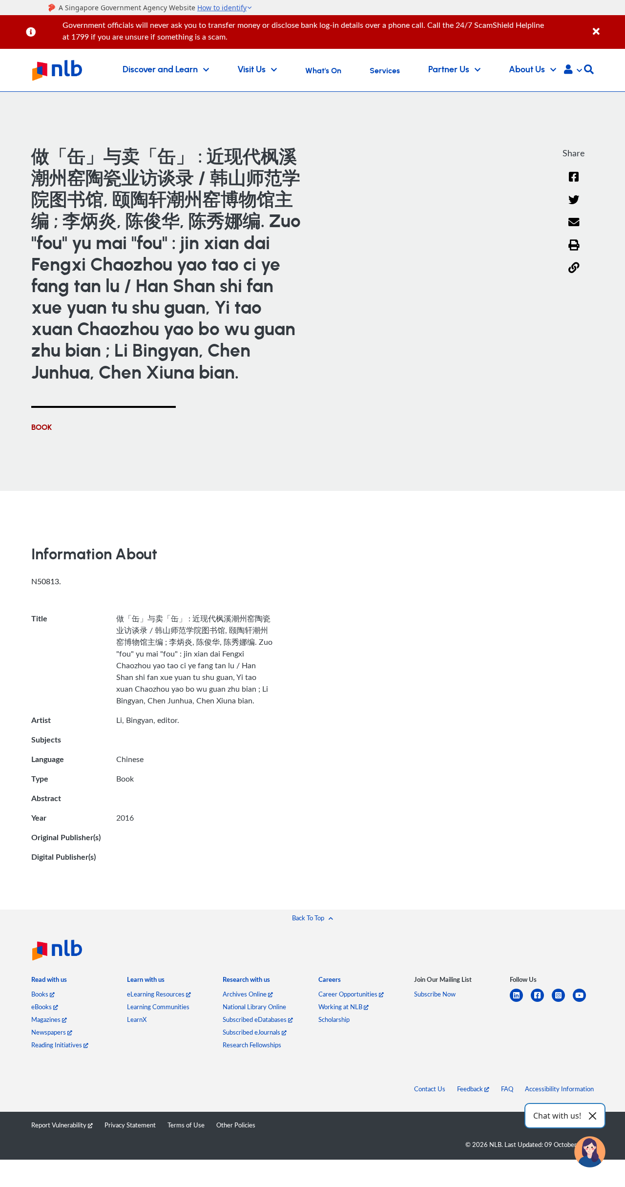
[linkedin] (520, 1001)
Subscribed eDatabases (255, 1019)
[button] (573, 70)
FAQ (507, 1088)
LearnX (136, 1019)
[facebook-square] (541, 1001)
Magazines (46, 1019)
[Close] (607, 26)
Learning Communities (158, 1006)
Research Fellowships (252, 1044)
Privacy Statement (130, 1125)
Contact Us (429, 1088)
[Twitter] (574, 205)
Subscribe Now (435, 994)
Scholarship (334, 1019)
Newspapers (49, 1032)
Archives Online (245, 994)
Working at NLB (341, 1006)
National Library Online (254, 1006)
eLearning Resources (156, 994)
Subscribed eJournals (252, 1032)
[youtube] (583, 1001)
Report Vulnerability (59, 1125)
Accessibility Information (559, 1088)
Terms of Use (186, 1125)
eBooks (42, 1006)
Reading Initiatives (57, 1044)
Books (40, 994)
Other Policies (235, 1125)
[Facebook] (574, 182)
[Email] (574, 228)
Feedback (470, 1088)
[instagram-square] (562, 1001)
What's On (323, 71)
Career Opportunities (348, 994)
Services (385, 71)
